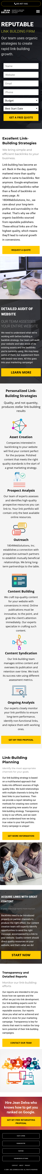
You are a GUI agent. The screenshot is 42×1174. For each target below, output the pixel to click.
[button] (38, 11)
